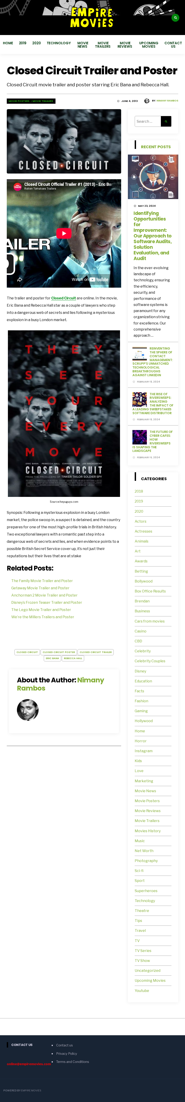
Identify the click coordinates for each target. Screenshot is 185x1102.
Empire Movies (31, 1090)
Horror (141, 741)
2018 (139, 491)
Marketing (144, 781)
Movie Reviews (125, 45)
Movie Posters (19, 101)
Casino (140, 631)
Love (139, 771)
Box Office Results (150, 591)
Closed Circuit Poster (59, 652)
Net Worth (144, 851)
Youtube (142, 991)
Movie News (82, 45)
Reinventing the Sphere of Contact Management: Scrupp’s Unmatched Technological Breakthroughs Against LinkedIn (152, 361)
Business (142, 611)
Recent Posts (156, 147)
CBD (138, 641)
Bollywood (144, 581)
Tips (138, 921)
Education (143, 681)
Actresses (143, 531)
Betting (141, 571)
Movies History (148, 831)
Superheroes (146, 891)
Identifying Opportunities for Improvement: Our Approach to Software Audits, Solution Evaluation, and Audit (153, 236)
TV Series (143, 951)
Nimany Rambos (167, 100)
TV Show (142, 961)
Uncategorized (147, 970)
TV (137, 941)
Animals (141, 541)
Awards (141, 561)
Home (8, 43)
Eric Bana (52, 658)
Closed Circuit (63, 298)
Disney (140, 671)
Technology (59, 43)
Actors (140, 521)
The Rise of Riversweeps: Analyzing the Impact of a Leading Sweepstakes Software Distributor (152, 403)
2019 (23, 43)
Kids (138, 761)
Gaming (141, 711)
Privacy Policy (66, 1054)
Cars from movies (150, 621)
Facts (139, 691)
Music (140, 841)
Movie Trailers (103, 45)
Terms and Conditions (72, 1062)
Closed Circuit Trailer (96, 652)
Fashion (141, 701)
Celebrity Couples (150, 661)
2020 (36, 43)
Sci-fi (139, 871)
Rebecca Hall (73, 658)
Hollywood (144, 721)
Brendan (142, 601)
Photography (146, 861)
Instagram (144, 751)
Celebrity (143, 651)
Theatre (142, 911)
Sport (140, 881)
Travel (140, 930)
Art (138, 551)
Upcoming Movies (148, 45)
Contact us (173, 45)
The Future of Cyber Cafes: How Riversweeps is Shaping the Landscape (152, 441)
